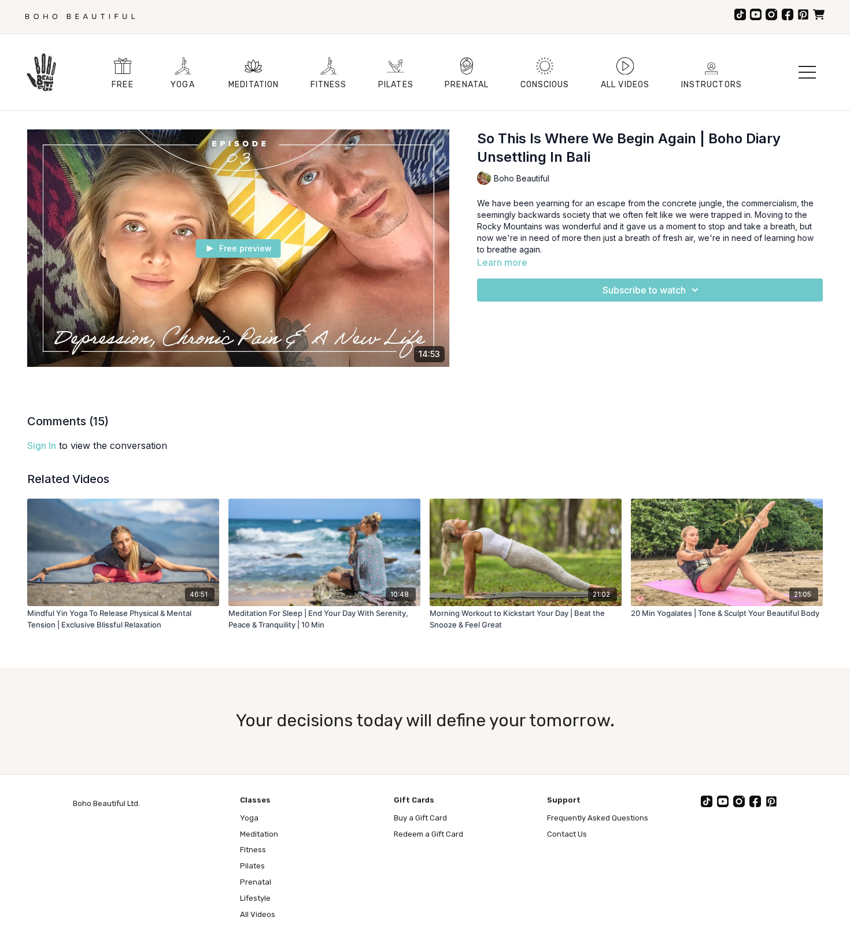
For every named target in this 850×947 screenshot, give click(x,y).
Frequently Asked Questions (597, 818)
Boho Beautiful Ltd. (106, 803)
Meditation (259, 834)
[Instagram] (771, 14)
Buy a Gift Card (420, 818)
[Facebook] (787, 14)
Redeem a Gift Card (428, 834)
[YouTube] (756, 14)
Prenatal (255, 882)
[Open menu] (807, 72)
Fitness (253, 849)
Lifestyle (255, 898)
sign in (41, 445)
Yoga (249, 818)
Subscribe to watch (644, 290)
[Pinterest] (803, 14)
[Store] (819, 14)
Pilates (252, 865)
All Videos (257, 914)
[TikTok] (740, 14)
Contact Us (567, 834)
